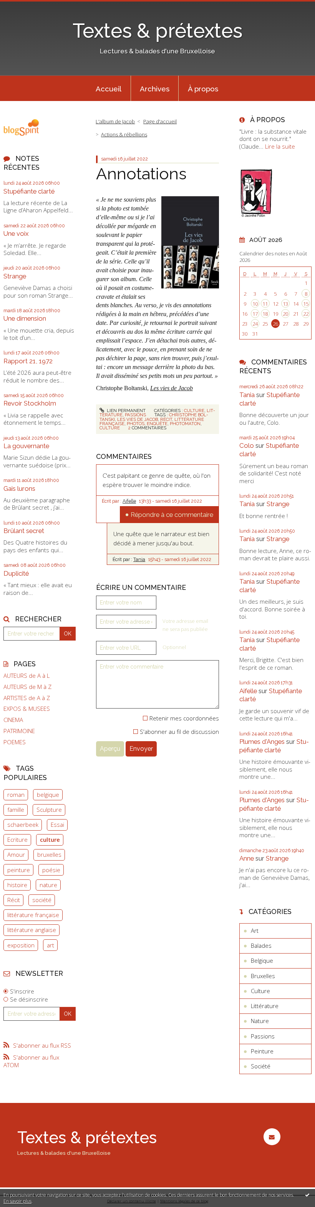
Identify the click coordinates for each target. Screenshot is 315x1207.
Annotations (141, 173)
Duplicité (16, 573)
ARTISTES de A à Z (26, 698)
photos (135, 423)
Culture (194, 410)
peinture (18, 870)
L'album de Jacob (115, 121)
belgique (48, 794)
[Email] (272, 1136)
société (41, 900)
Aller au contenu (24, 6)
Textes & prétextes (157, 30)
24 (255, 323)
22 (305, 313)
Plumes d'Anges (262, 741)
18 (265, 313)
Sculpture (49, 809)
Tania (139, 559)
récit (166, 419)
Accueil (108, 88)
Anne (246, 858)
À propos (203, 88)
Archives (154, 88)
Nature (260, 1021)
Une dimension (24, 318)
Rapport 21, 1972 (28, 361)
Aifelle (129, 501)
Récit (13, 900)
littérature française (33, 915)
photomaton (185, 423)
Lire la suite (280, 146)
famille (15, 809)
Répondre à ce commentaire (172, 514)
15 (305, 303)
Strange (14, 276)
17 (255, 313)
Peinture (262, 1051)
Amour (16, 854)
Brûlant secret (23, 531)
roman (16, 794)
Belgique (262, 960)
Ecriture (17, 839)
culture (50, 839)
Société (260, 1066)
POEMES (14, 742)
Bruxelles (263, 976)
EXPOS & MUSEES (26, 708)
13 (285, 303)
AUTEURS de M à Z (27, 686)
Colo (246, 445)
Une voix (16, 233)
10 (255, 303)
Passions (135, 414)
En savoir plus (17, 1201)
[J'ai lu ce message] (307, 1195)
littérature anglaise (31, 930)
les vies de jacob (137, 419)
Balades (261, 945)
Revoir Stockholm (29, 403)
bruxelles (49, 854)
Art (255, 930)
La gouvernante (26, 446)
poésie (51, 870)
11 (265, 303)
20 (285, 313)
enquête (157, 423)
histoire (17, 885)
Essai (57, 824)
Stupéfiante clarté (29, 191)
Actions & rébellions (124, 134)
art (50, 945)
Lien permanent (126, 410)
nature (48, 885)
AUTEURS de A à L (26, 675)
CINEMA (13, 720)
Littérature (265, 1006)
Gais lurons (19, 488)
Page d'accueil (160, 121)
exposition (21, 945)
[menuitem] (109, 88)
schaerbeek (22, 824)
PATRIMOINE (19, 731)
